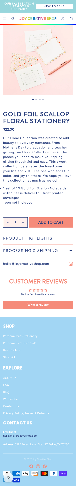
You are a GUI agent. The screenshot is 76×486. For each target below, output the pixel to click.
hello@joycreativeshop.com (26, 264)
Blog (6, 392)
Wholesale (10, 399)
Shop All (9, 357)
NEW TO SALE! (54, 6)
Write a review (38, 305)
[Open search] (13, 18)
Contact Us (11, 406)
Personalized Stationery (20, 336)
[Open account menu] (62, 18)
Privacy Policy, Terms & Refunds (26, 413)
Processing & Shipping (30, 250)
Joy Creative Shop (42, 459)
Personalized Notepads (19, 343)
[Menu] (4, 18)
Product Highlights (27, 238)
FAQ (6, 385)
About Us (9, 378)
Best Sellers (12, 350)
